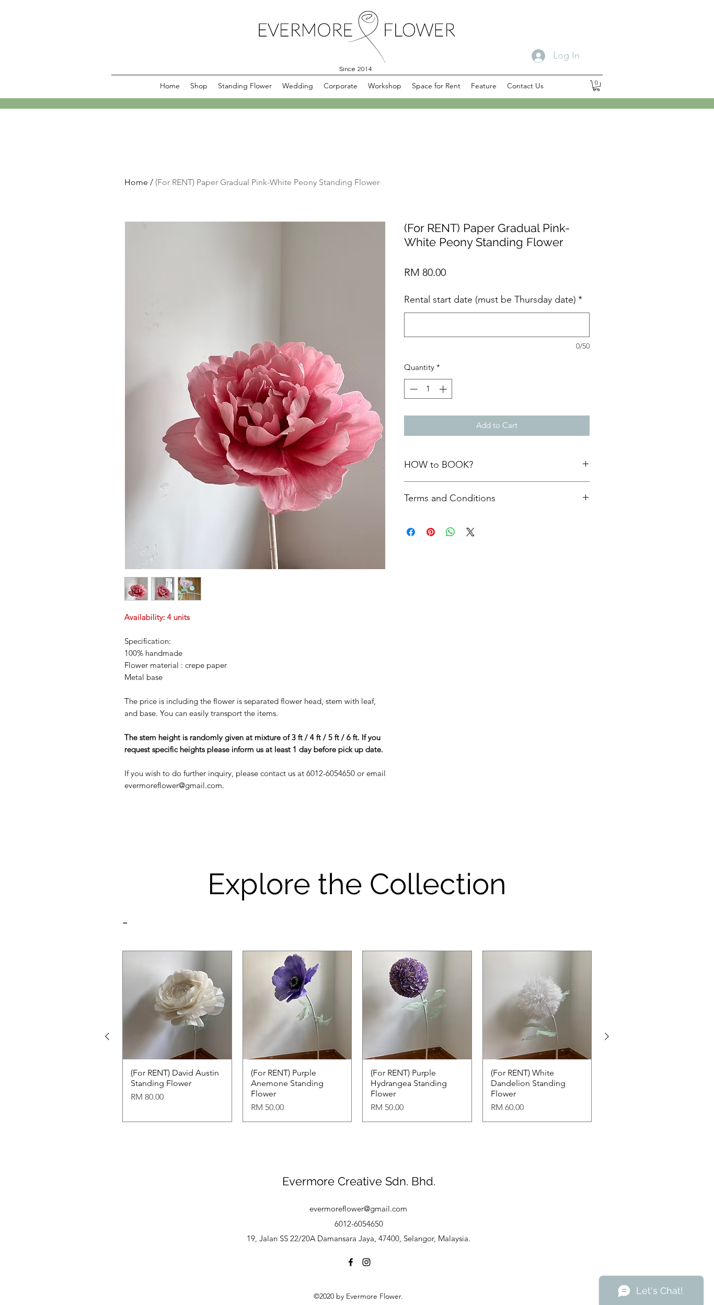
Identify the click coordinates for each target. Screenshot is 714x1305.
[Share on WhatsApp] (450, 532)
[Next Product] (607, 1036)
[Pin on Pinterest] (430, 532)
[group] (357, 1036)
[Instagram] (366, 1262)
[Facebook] (351, 1262)
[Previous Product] (107, 1036)
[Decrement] (413, 389)
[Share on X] (470, 532)
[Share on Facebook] (411, 532)
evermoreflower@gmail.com (358, 1209)
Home (136, 182)
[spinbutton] (428, 389)
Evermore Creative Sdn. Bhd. (358, 1181)
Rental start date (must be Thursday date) (493, 299)
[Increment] (444, 389)
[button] (199, 86)
